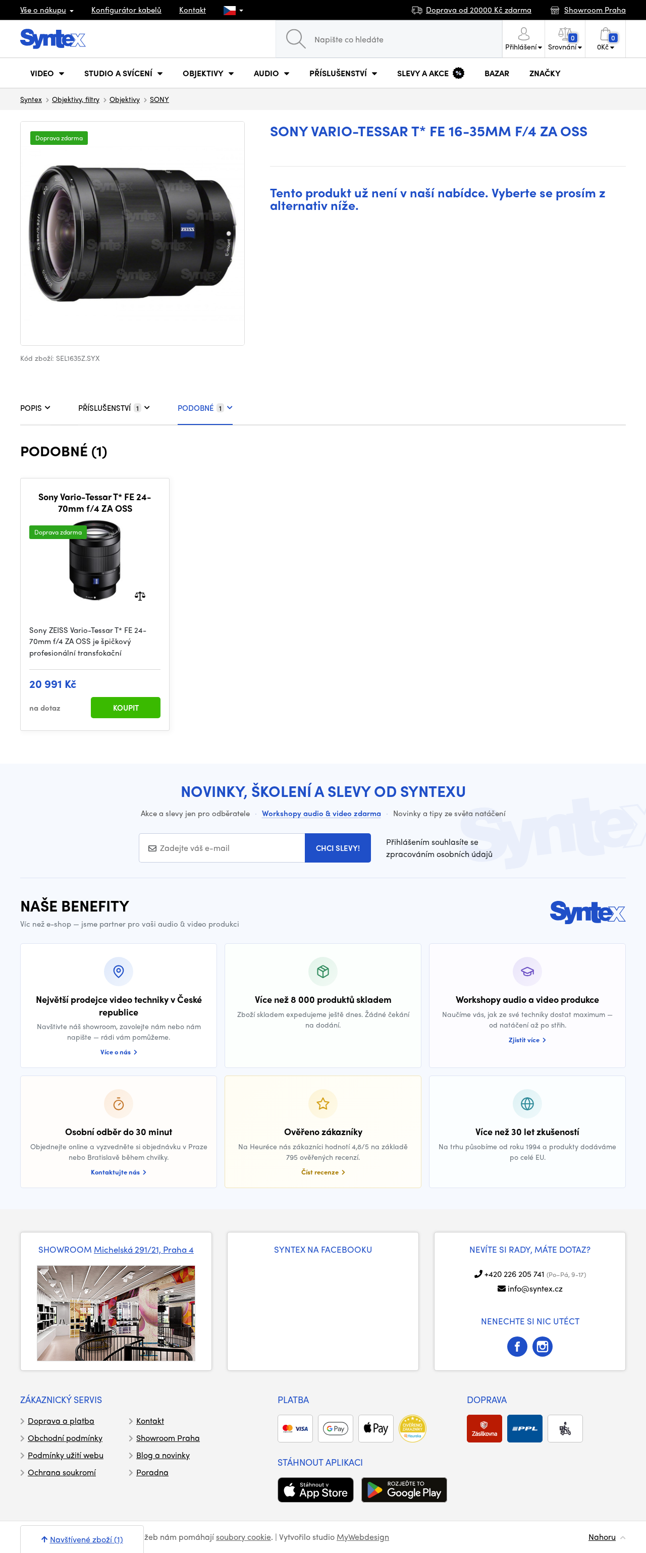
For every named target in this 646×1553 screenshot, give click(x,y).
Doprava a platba (61, 1420)
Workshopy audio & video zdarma (321, 813)
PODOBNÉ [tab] (200, 407)
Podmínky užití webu (65, 1455)
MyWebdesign (363, 1536)
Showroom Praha (168, 1437)
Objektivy (125, 99)
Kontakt (192, 9)
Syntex (31, 99)
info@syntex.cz (535, 1288)
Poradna (152, 1472)
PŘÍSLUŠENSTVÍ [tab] (108, 407)
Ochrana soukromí (62, 1472)
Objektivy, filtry (75, 99)
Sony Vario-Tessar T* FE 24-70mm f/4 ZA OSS (94, 502)
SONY (159, 99)
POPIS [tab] (31, 407)
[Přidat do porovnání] (140, 595)
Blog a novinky (163, 1455)
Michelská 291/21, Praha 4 (144, 1249)
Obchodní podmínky (65, 1437)
